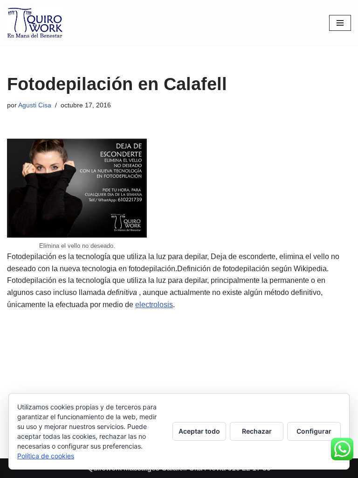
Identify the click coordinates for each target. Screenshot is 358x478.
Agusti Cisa (34, 105)
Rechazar (257, 431)
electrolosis (154, 305)
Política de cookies (45, 456)
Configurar (313, 431)
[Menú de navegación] (340, 23)
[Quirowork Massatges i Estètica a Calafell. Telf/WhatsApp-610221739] (35, 23)
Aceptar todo (199, 431)
